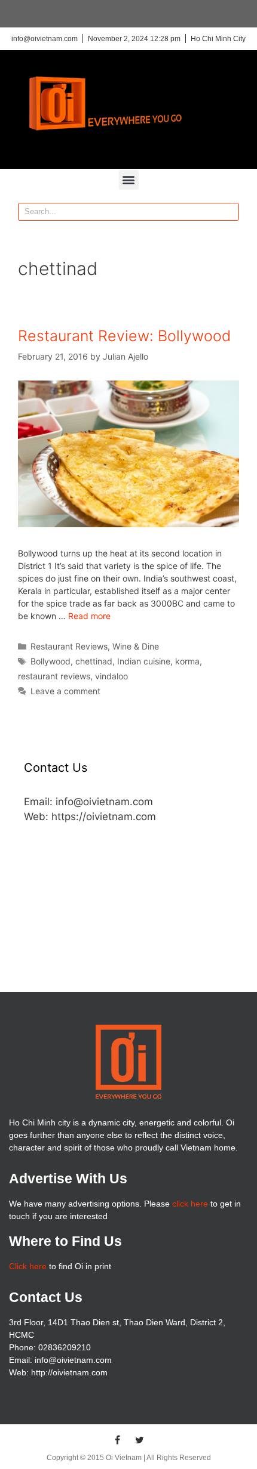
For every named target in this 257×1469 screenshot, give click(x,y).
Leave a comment (65, 691)
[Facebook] (117, 1439)
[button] (129, 180)
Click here (28, 1266)
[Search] (229, 211)
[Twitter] (139, 1439)
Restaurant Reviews (69, 646)
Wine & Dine (135, 646)
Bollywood (50, 661)
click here (190, 1203)
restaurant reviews (54, 676)
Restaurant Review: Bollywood (124, 336)
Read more (89, 616)
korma (187, 661)
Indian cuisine (143, 661)
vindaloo (111, 676)
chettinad (93, 661)
